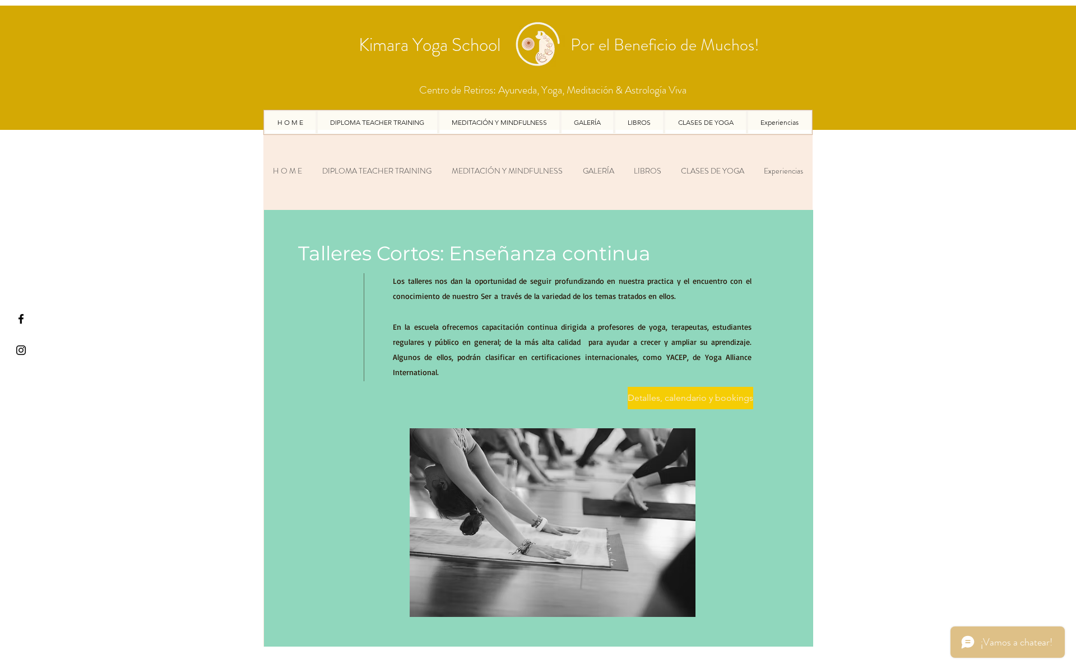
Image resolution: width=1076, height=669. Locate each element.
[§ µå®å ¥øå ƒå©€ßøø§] (21, 318)
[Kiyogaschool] (21, 350)
